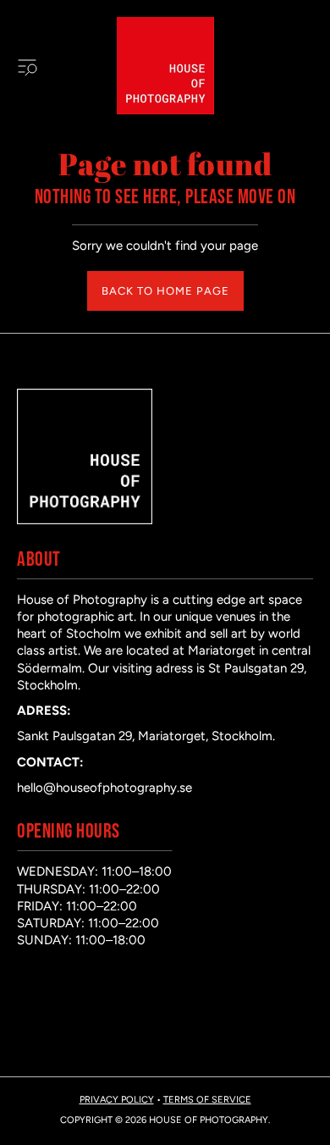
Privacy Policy (117, 1099)
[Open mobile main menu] (27, 66)
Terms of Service (207, 1099)
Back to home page (165, 291)
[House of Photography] (165, 65)
